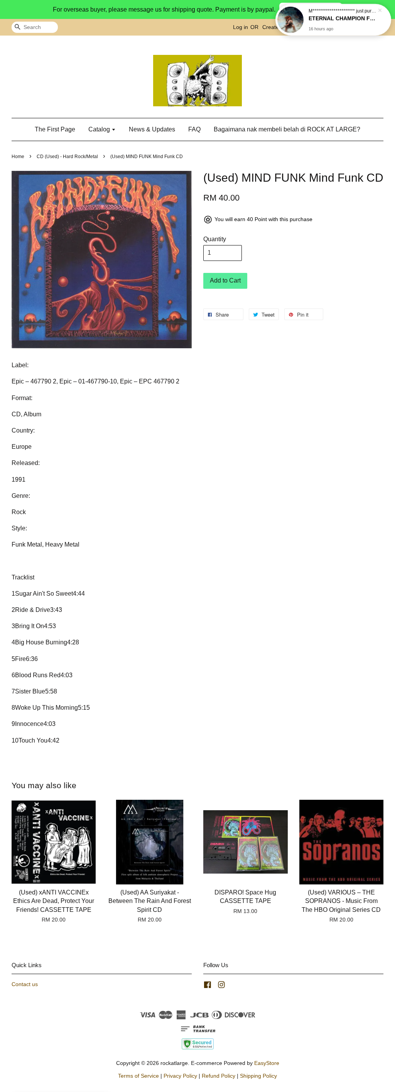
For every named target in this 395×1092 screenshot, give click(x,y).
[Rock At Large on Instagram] (221, 986)
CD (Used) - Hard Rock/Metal (67, 156)
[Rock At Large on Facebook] (207, 986)
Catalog (99, 129)
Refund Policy (218, 1076)
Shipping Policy (258, 1076)
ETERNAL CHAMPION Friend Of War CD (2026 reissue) (342, 18)
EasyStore (266, 1063)
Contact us (25, 984)
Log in (240, 27)
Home (18, 156)
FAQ (194, 129)
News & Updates (152, 129)
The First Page (55, 129)
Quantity (214, 239)
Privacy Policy (180, 1076)
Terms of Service (138, 1076)
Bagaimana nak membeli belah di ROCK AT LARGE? (287, 129)
